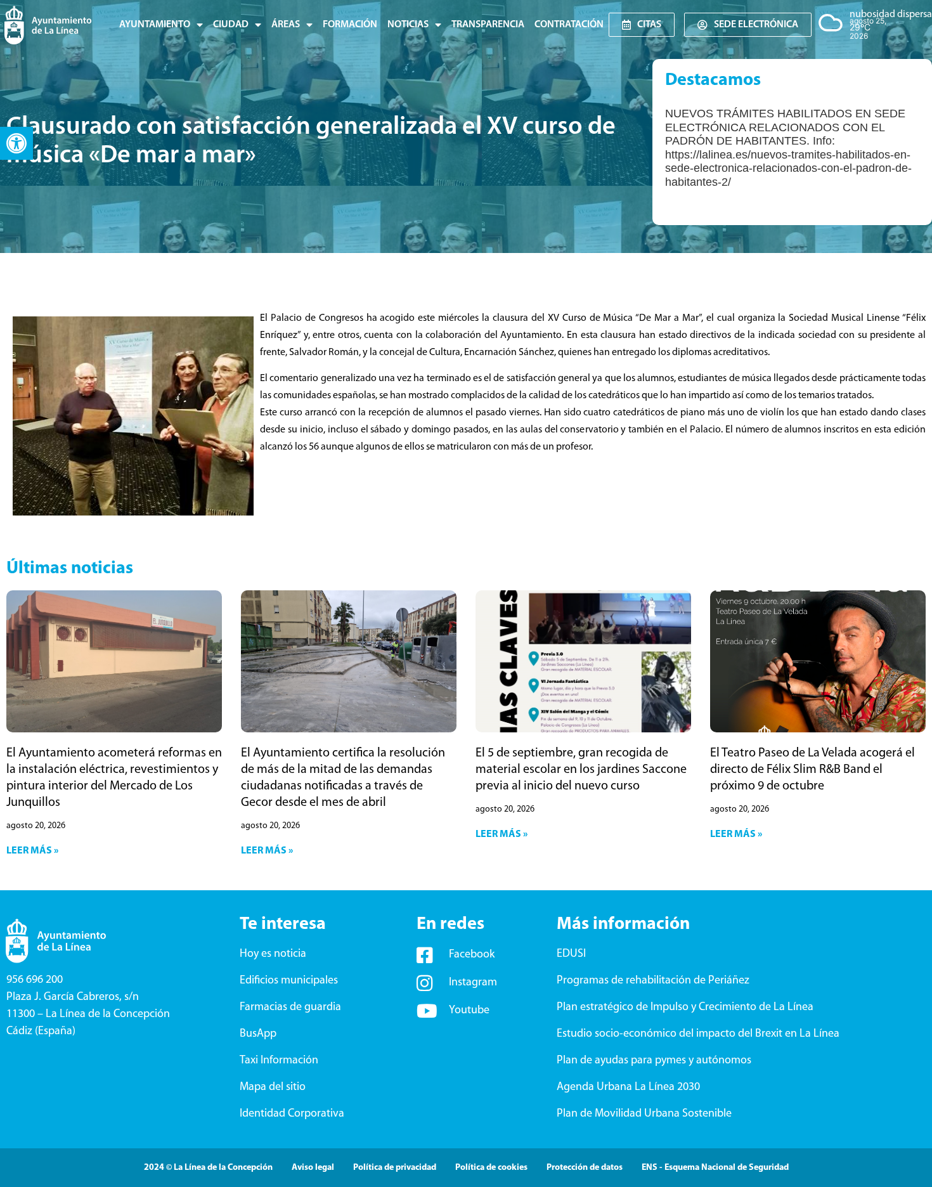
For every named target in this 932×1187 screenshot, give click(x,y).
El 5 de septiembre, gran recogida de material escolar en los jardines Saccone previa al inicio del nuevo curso (581, 770)
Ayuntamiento (154, 25)
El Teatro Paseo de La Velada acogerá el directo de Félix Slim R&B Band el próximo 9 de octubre (812, 770)
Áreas (285, 25)
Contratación (569, 25)
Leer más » (32, 851)
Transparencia (487, 25)
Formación (350, 25)
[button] (16, 143)
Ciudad (231, 25)
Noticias (408, 25)
